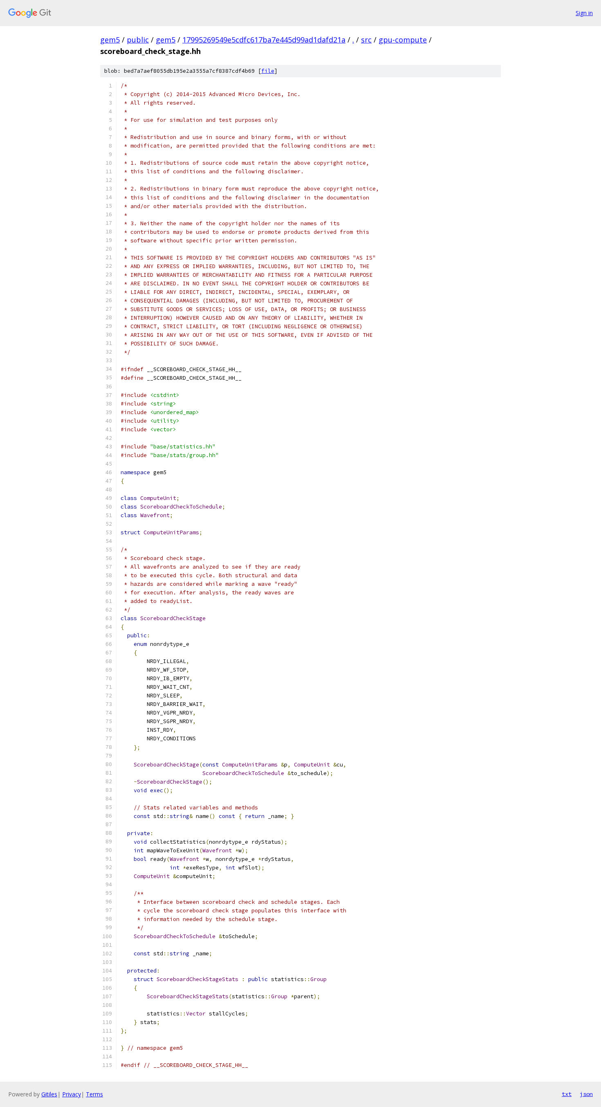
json (586, 1094)
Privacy (71, 1094)
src (366, 40)
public (138, 40)
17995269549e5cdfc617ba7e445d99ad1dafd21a (263, 40)
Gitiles (49, 1094)
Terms (94, 1094)
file (267, 70)
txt (567, 1094)
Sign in (584, 13)
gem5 (110, 40)
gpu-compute (403, 40)
